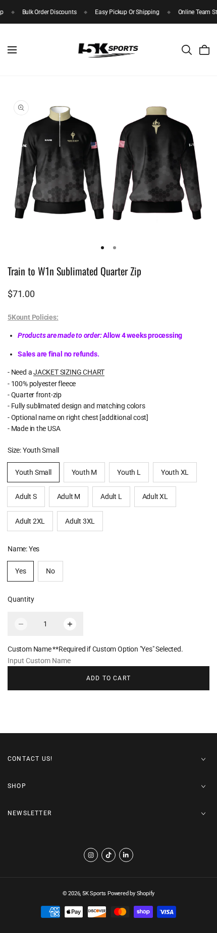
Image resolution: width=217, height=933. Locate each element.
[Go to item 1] (102, 247)
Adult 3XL (80, 521)
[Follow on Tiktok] (108, 855)
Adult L (111, 496)
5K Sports (94, 893)
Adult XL (155, 496)
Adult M (69, 496)
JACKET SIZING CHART (68, 372)
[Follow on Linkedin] (126, 855)
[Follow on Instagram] (91, 855)
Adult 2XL (30, 521)
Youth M (84, 472)
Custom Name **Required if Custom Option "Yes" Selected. (95, 649)
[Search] (187, 50)
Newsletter (29, 813)
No (50, 571)
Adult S (26, 496)
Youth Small (33, 472)
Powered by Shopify (130, 893)
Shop (17, 786)
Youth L (129, 472)
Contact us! (30, 758)
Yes (20, 571)
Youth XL (175, 472)
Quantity (21, 599)
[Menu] (12, 49)
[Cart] (204, 50)
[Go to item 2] (114, 247)
